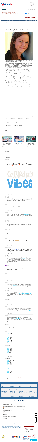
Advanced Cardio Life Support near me (18, 122)
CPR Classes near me (16, 116)
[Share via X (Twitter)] (7, 128)
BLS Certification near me (13, 118)
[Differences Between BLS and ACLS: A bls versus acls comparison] (31, 139)
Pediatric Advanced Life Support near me (11, 121)
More (20, 22)
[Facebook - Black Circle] (36, 413)
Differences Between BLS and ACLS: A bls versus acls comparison (31, 144)
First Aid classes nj (19, 125)
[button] (5, 20)
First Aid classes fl (13, 125)
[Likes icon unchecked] (7, 194)
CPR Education (12, 22)
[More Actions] (32, 159)
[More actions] (32, 27)
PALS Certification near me (21, 118)
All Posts (3, 22)
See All (35, 134)
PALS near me (27, 118)
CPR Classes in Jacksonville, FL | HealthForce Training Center (6, 144)
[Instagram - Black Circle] (36, 422)
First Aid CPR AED (8, 125)
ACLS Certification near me (23, 116)
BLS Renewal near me (15, 119)
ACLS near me (25, 121)
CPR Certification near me (9, 116)
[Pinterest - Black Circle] (36, 421)
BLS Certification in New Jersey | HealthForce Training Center (18, 144)
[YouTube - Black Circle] (36, 419)
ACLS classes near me (20, 121)
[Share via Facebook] (5, 128)
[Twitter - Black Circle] (36, 415)
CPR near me (7, 118)
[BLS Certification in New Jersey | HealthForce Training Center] (19, 139)
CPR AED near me (30, 116)
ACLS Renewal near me (27, 122)
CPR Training (16, 22)
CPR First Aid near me (8, 119)
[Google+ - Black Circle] (36, 417)
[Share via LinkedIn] (9, 128)
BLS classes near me (21, 119)
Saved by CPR (6, 22)
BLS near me (26, 119)
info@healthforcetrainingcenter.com (30, 429)
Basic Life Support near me (9, 122)
